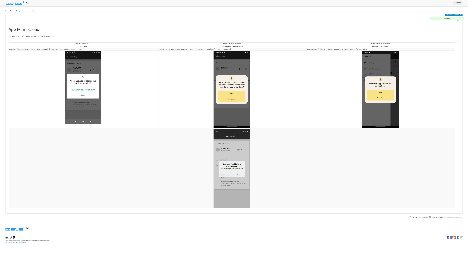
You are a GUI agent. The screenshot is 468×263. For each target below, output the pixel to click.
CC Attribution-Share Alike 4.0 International (15, 242)
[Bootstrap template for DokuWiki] (448, 237)
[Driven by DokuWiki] (461, 237)
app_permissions (30, 11)
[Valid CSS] (458, 237)
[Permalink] (458, 20)
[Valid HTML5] (454, 237)
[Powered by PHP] (451, 237)
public (21, 11)
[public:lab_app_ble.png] (232, 89)
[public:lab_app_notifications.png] (380, 89)
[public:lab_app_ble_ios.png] (232, 168)
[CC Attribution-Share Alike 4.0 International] (10, 237)
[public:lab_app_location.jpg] (83, 87)
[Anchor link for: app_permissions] (41, 29)
